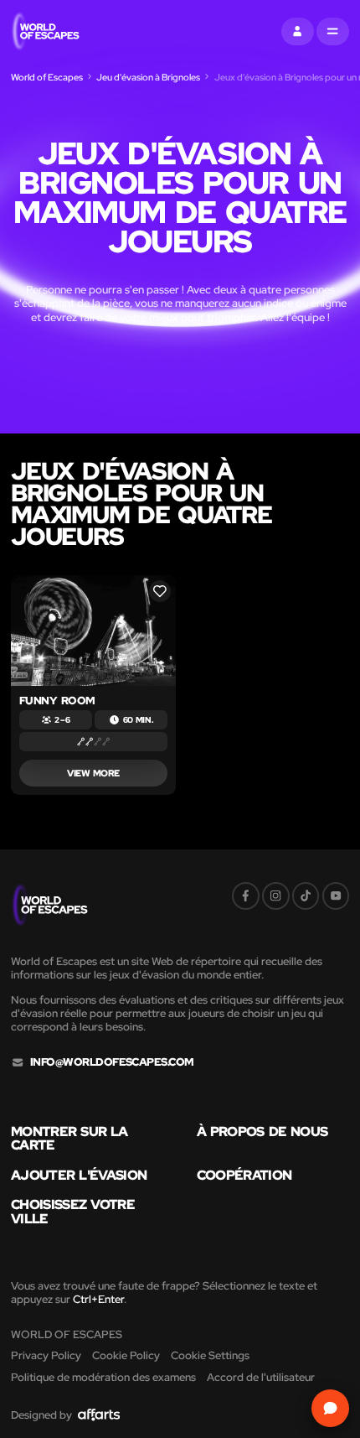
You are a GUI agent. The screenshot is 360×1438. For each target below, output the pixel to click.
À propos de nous (262, 1131)
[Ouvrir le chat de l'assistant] (330, 1408)
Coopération (244, 1174)
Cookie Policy (126, 1355)
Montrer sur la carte (69, 1138)
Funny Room (57, 700)
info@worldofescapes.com (112, 1062)
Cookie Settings (210, 1355)
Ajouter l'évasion (79, 1174)
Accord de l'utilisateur (261, 1377)
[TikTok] (306, 896)
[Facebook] (246, 896)
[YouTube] (336, 896)
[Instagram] (276, 896)
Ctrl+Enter (98, 1299)
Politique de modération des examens (103, 1377)
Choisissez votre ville (73, 1211)
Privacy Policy (46, 1355)
